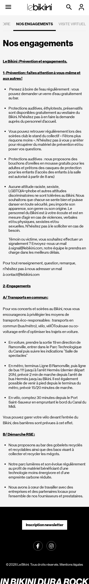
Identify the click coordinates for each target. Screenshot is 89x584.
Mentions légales (71, 564)
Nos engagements (34, 24)
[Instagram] (51, 546)
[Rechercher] (69, 7)
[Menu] (8, 7)
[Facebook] (38, 546)
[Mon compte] (82, 7)
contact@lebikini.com (22, 274)
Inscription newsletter (44, 525)
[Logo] (39, 7)
